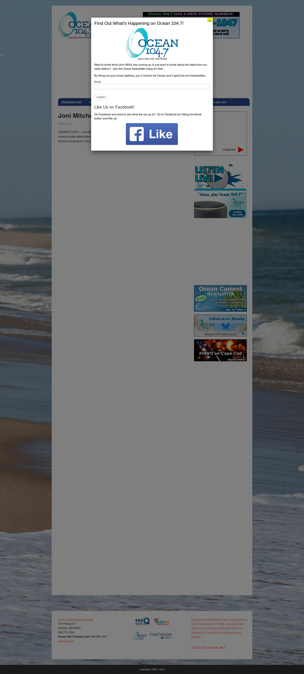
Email (97, 81)
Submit (101, 97)
